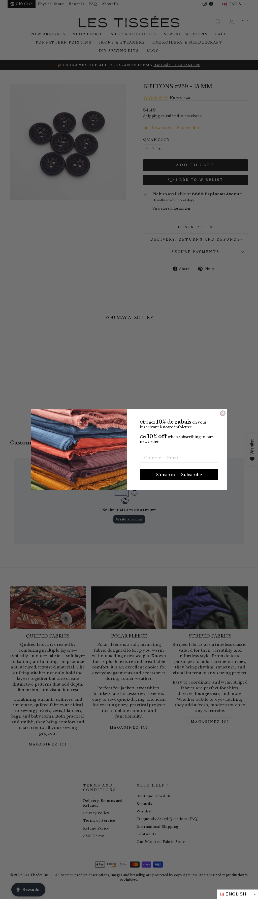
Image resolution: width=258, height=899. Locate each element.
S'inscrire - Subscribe (179, 474)
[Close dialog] (222, 413)
